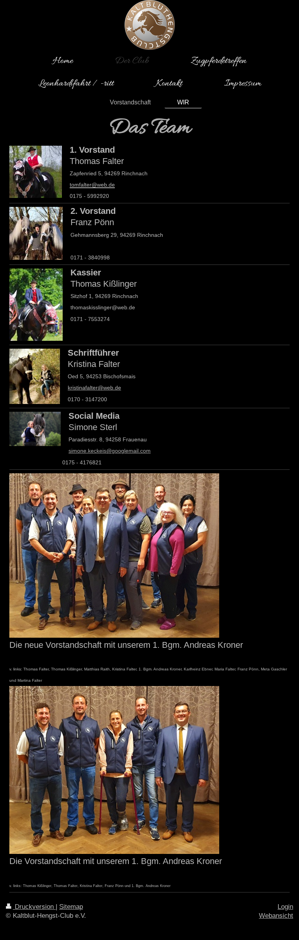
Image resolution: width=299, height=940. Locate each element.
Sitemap (71, 906)
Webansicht (276, 915)
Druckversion (34, 906)
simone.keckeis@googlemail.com (110, 451)
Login (285, 906)
